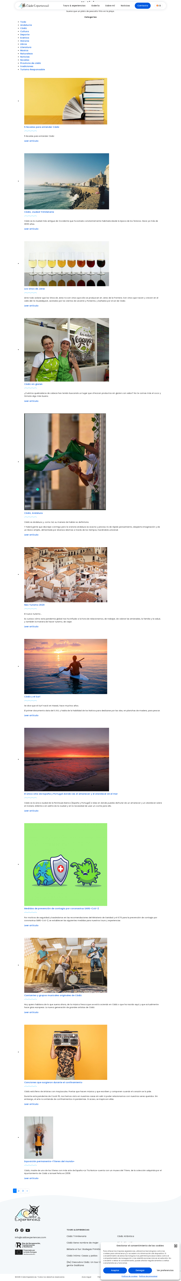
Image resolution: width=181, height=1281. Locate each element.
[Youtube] (28, 1230)
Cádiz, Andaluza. (33, 513)
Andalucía (26, 25)
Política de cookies (130, 1276)
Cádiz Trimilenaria (76, 1236)
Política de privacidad (148, 1276)
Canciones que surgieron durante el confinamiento (53, 1082)
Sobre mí (110, 5)
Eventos (24, 37)
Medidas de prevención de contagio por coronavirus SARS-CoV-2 (61, 908)
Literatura (25, 47)
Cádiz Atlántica (125, 1236)
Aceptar (115, 1270)
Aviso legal (86, 1277)
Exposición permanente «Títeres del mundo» (49, 1161)
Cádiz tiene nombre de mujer (83, 1242)
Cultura (24, 31)
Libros (23, 44)
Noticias (125, 5)
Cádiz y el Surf (32, 696)
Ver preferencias (165, 1270)
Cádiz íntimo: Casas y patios (82, 1255)
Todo (23, 21)
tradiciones (26, 66)
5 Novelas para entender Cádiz (41, 127)
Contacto (142, 5)
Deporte (24, 34)
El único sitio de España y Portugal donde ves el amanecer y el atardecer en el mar (71, 793)
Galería (95, 5)
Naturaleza (26, 53)
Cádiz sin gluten (33, 384)
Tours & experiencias (74, 5)
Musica (24, 50)
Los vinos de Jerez (34, 288)
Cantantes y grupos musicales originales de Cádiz (53, 995)
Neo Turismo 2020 (34, 604)
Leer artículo (31, 140)
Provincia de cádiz (30, 63)
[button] (175, 1245)
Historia (24, 40)
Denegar (140, 1270)
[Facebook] (16, 1230)
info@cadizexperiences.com (30, 1237)
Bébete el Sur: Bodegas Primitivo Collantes (90, 1249)
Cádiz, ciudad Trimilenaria (39, 211)
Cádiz (23, 28)
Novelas (24, 59)
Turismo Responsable (32, 69)
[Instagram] (22, 1230)
